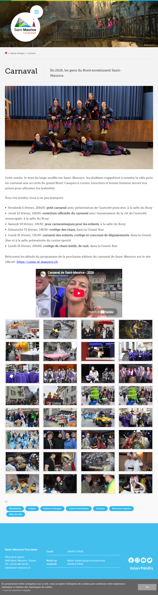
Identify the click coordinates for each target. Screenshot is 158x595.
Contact (100, 508)
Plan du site (15, 514)
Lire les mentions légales (17, 590)
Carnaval (31, 53)
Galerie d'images (17, 53)
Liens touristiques (79, 508)
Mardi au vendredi (51, 562)
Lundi (49, 551)
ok (147, 587)
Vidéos (32, 508)
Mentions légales (121, 508)
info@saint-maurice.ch (18, 567)
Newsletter (15, 508)
